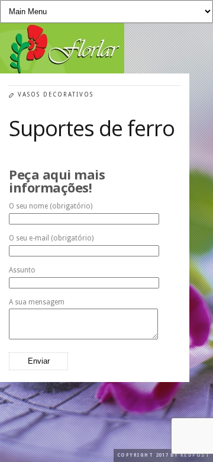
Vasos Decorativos (55, 94)
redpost (195, 455)
